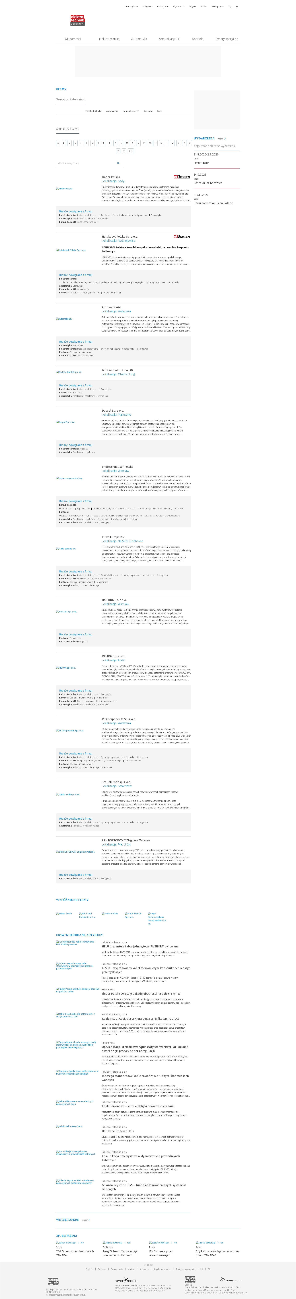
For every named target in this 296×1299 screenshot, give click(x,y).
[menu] (148, 7)
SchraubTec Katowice (208, 183)
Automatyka (139, 39)
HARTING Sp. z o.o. (114, 600)
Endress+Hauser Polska (117, 466)
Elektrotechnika (109, 39)
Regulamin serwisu (162, 1269)
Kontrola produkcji (127, 508)
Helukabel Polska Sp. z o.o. (120, 236)
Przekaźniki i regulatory (84, 218)
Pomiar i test (76, 392)
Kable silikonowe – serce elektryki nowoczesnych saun (138, 1106)
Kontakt (131, 1269)
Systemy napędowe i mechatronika (162, 282)
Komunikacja (83, 289)
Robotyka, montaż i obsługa (124, 519)
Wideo (204, 6)
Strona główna (131, 6)
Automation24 (111, 307)
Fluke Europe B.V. (113, 537)
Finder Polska (111, 177)
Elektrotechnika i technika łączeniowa (130, 215)
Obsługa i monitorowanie (81, 352)
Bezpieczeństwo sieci (87, 222)
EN (201, 1269)
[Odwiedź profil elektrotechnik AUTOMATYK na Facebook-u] (145, 1265)
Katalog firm (162, 6)
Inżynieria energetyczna (104, 508)
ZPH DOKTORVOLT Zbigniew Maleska (126, 840)
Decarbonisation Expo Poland (213, 203)
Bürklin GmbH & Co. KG (117, 370)
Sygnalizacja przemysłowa (82, 292)
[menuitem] (131, 7)
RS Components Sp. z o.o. (119, 719)
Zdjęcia (192, 6)
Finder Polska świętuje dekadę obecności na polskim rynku (141, 993)
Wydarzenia (178, 6)
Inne (159, 111)
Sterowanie (103, 218)
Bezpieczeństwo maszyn (109, 292)
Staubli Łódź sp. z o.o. (116, 782)
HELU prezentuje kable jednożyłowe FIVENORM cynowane (140, 946)
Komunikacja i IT (170, 39)
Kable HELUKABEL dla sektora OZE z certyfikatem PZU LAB (140, 1018)
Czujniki (148, 515)
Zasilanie (105, 215)
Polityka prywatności (185, 1269)
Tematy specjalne (226, 39)
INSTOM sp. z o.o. (113, 656)
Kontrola (198, 39)
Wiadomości (73, 39)
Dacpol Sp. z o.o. (113, 410)
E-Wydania (147, 6)
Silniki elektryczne (109, 575)
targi (196, 158)
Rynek (59, 1247)
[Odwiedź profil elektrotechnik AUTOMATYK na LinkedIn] (148, 1265)
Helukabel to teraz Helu (118, 1131)
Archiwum (144, 1269)
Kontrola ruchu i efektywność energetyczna (121, 515)
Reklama (102, 1269)
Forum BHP (201, 162)
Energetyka (156, 215)
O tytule (89, 1269)
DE (209, 1269)
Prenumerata (117, 1269)
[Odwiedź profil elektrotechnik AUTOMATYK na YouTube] (151, 1265)
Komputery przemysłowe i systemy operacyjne (160, 508)
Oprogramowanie (85, 355)
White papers (218, 6)
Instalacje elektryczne (87, 215)
